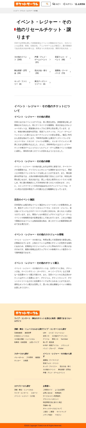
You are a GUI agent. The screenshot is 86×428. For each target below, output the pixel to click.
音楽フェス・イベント (51, 363)
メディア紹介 (47, 415)
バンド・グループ (49, 348)
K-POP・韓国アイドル (51, 345)
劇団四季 (28, 333)
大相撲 (25, 360)
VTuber (60, 348)
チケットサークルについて (52, 408)
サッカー (17, 360)
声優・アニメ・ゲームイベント (54, 372)
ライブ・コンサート (21, 393)
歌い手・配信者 (48, 342)
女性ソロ (46, 336)
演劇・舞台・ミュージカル (23, 390)
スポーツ (34, 393)
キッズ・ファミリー (50, 366)
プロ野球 (29, 357)
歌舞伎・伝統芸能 (20, 342)
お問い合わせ (47, 393)
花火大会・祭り (65, 366)
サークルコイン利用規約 (51, 396)
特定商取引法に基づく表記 (52, 402)
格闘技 (37, 357)
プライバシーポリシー (51, 399)
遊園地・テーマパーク (51, 360)
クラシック (65, 345)
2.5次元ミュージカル (21, 336)
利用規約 (58, 393)
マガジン (58, 415)
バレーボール (19, 357)
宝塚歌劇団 (18, 333)
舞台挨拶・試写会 (64, 369)
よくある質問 (59, 390)
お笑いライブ (34, 342)
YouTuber (64, 339)
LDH (44, 333)
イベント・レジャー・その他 (24, 396)
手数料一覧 (47, 405)
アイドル (46, 339)
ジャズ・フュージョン (56, 333)
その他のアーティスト (60, 336)
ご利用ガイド (47, 390)
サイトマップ (61, 412)
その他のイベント (49, 369)
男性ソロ (55, 339)
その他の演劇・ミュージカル (24, 339)
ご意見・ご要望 (48, 412)
